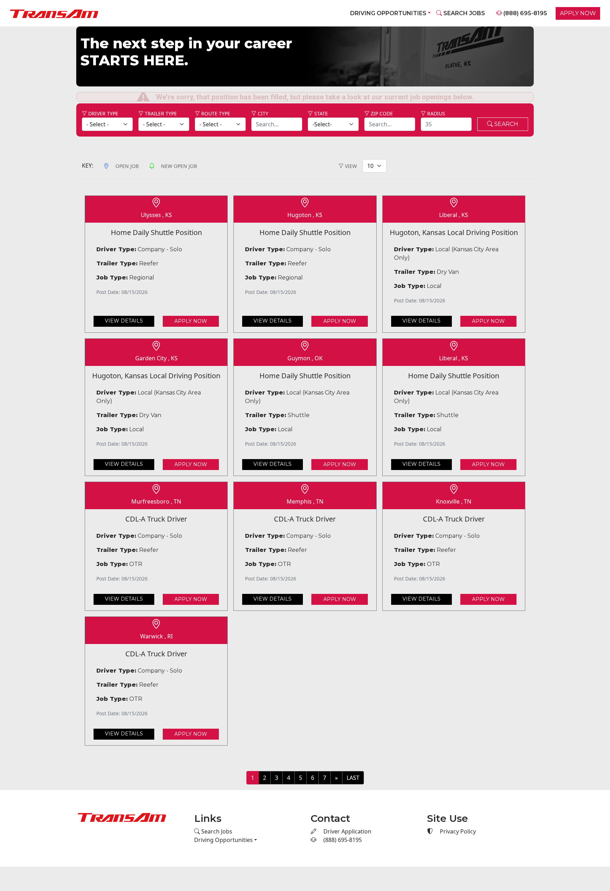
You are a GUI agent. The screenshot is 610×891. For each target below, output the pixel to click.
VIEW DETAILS (124, 310)
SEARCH (505, 113)
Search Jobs (216, 821)
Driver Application (346, 821)
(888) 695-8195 (524, 13)
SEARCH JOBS (463, 13)
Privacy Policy (457, 821)
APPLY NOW (578, 13)
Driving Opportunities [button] (388, 13)
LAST (353, 767)
